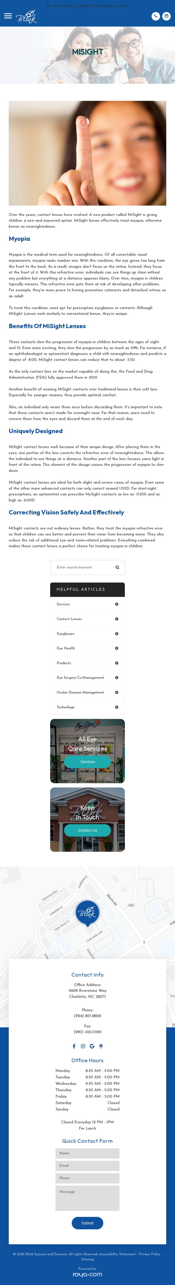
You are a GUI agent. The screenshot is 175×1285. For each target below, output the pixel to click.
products (64, 663)
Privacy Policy (149, 1254)
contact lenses (69, 619)
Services (87, 761)
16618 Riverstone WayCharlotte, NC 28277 (87, 994)
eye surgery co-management (80, 678)
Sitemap (87, 1259)
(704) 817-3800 (87, 1016)
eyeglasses (65, 634)
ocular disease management (80, 692)
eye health (66, 648)
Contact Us (87, 830)
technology (65, 707)
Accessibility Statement (117, 1254)
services (63, 604)
